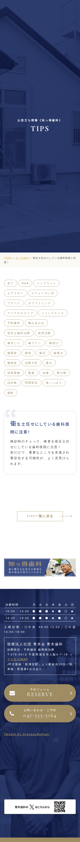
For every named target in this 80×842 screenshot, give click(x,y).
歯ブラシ (34, 343)
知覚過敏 (14, 373)
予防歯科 (14, 323)
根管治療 (44, 333)
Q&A (25, 283)
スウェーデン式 (42, 293)
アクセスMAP (17, 659)
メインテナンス (52, 313)
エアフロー (15, 293)
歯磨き (58, 353)
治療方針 (31, 363)
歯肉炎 (12, 363)
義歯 (31, 373)
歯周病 (12, 353)
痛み (49, 363)
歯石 (42, 353)
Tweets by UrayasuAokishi (27, 734)
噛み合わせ (36, 323)
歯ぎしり (14, 343)
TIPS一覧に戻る (40, 516)
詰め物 (12, 382)
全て (10, 283)
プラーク (14, 303)
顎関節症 (31, 382)
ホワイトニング (39, 303)
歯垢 (28, 353)
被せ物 (62, 373)
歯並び (54, 343)
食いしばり (54, 382)
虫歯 (46, 373)
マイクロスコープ (20, 313)
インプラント (46, 283)
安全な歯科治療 (18, 333)
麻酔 (10, 393)
